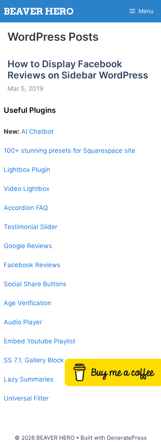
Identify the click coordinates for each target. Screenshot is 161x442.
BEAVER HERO (39, 11)
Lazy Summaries (29, 379)
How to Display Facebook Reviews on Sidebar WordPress (77, 69)
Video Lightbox (26, 188)
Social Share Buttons (35, 284)
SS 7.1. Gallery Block (34, 360)
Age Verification (27, 303)
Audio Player (23, 322)
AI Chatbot (37, 131)
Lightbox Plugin (27, 169)
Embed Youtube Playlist (39, 341)
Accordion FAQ (26, 207)
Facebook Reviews (32, 265)
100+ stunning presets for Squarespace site (69, 150)
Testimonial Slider (30, 227)
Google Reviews (28, 246)
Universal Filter (26, 398)
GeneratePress (127, 437)
